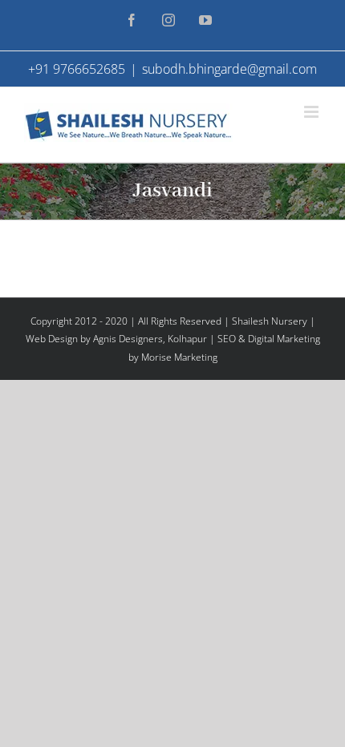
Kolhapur (187, 338)
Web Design (52, 338)
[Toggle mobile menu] (312, 111)
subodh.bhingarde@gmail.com (229, 69)
